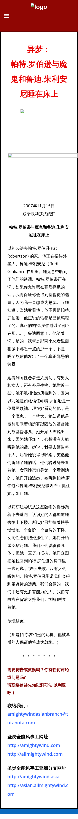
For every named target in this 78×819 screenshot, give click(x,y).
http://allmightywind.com (35, 754)
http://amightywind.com (33, 745)
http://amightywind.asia (33, 777)
